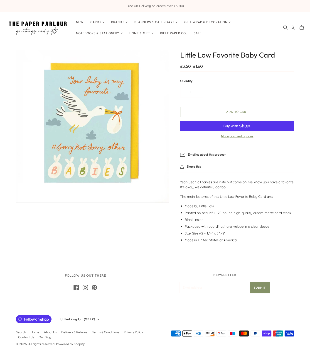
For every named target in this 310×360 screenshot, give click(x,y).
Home (35, 332)
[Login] (292, 27)
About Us (50, 332)
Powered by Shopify (70, 344)
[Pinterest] (94, 287)
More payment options (237, 136)
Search (21, 332)
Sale (198, 33)
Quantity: (186, 81)
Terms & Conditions (105, 332)
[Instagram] (85, 287)
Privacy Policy (133, 332)
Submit (260, 287)
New (80, 22)
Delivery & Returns (74, 332)
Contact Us (26, 337)
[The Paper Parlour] (37, 28)
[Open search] (285, 27)
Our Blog (45, 337)
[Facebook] (76, 287)
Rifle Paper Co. (173, 33)
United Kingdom (77, 319)
